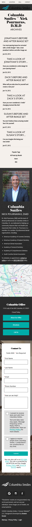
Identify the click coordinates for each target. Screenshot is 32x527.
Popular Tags (16, 152)
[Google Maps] (9, 493)
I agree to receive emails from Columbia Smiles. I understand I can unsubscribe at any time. (18, 442)
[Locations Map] (16, 280)
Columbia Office (16, 305)
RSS (16, 162)
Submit (16, 453)
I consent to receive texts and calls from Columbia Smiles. (18, 422)
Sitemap (4, 520)
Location (12, 2)
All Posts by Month (16, 155)
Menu (3, 2)
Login (20, 520)
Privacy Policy (15, 429)
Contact (27, 2)
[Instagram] (15, 493)
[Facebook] (22, 493)
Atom (16, 159)
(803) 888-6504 (18, 260)
